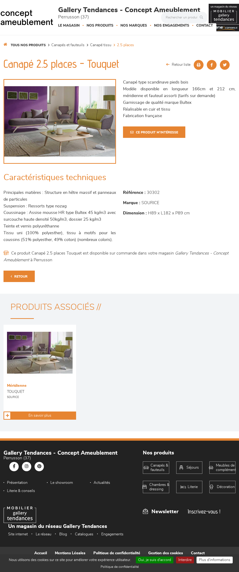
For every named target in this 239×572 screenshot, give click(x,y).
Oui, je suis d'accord (154, 560)
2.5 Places (125, 45)
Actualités (102, 483)
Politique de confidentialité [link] (120, 567)
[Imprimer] (199, 65)
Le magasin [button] (69, 25)
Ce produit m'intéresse (157, 132)
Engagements (112, 534)
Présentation (17, 483)
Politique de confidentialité (116, 553)
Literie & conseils (21, 491)
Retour (21, 276)
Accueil (40, 553)
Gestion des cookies (165, 553)
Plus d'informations (214, 560)
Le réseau (43, 534)
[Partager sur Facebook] (212, 65)
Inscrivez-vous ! (204, 511)
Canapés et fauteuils (67, 45)
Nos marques (133, 25)
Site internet (18, 534)
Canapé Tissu (100, 45)
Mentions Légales (70, 553)
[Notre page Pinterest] (39, 466)
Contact (204, 25)
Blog (63, 534)
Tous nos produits (28, 45)
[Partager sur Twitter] (225, 65)
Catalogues (84, 534)
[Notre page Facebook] (14, 466)
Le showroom (61, 483)
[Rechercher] (202, 17)
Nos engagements (171, 25)
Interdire (185, 560)
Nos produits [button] (100, 25)
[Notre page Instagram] (26, 466)
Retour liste (181, 64)
